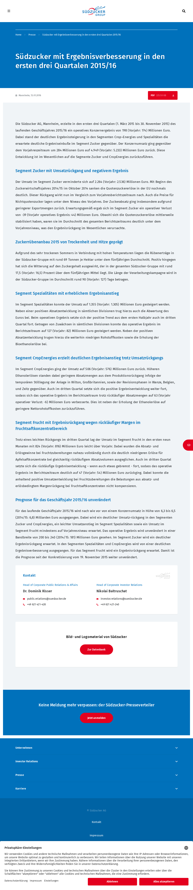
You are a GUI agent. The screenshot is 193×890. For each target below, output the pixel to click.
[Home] (93, 11)
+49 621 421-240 (109, 604)
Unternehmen (23, 747)
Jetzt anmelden (96, 718)
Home (18, 34)
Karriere (20, 788)
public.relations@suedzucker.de (46, 598)
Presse (32, 34)
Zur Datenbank (96, 649)
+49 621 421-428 (36, 604)
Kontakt (96, 822)
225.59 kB (161, 95)
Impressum (96, 835)
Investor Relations (26, 761)
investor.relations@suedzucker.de (121, 598)
